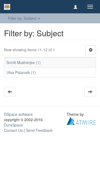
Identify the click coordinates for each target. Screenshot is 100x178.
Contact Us (13, 130)
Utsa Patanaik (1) (21, 72)
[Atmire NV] (81, 120)
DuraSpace (13, 125)
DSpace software (18, 114)
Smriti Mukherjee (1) (23, 62)
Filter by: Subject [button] (22, 18)
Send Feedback (39, 130)
